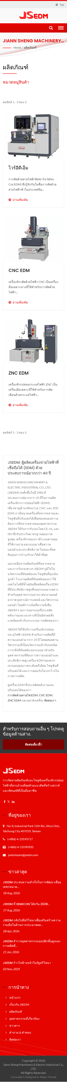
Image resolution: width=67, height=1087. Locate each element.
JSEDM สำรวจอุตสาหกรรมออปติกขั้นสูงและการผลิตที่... (32, 943)
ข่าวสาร (14, 1025)
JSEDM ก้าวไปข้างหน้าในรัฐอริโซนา (27, 963)
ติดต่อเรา (50, 700)
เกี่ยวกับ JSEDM (19, 1004)
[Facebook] (4, 802)
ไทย (62, 4)
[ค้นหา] (51, 28)
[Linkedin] (13, 802)
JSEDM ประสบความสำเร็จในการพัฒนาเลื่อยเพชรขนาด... (32, 884)
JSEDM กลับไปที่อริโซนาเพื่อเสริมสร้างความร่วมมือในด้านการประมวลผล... (32, 922)
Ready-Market (48, 1076)
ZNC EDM (19, 373)
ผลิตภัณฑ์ (30, 47)
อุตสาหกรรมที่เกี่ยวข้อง (24, 1018)
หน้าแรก (14, 997)
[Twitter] (8, 802)
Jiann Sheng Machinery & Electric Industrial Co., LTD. (33, 1066)
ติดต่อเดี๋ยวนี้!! (33, 744)
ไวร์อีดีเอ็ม (18, 168)
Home (17, 47)
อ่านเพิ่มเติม (32, 189)
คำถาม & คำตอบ (20, 1032)
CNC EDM (19, 270)
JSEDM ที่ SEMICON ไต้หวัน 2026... (26, 904)
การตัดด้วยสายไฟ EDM (23, 695)
